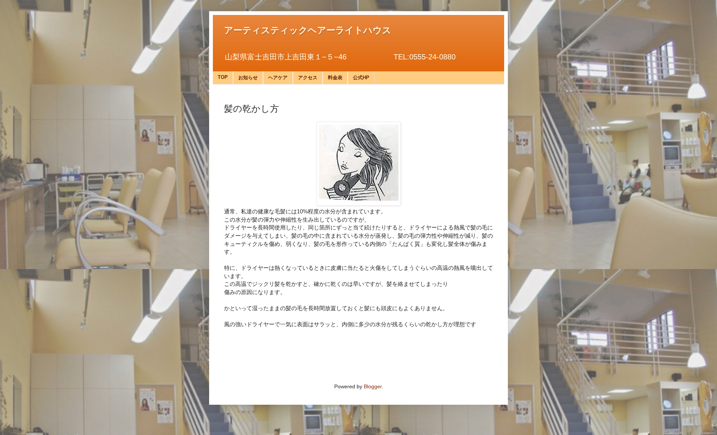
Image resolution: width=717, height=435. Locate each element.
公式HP (361, 77)
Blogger (373, 386)
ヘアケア (278, 77)
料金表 (335, 77)
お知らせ (248, 77)
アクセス (307, 77)
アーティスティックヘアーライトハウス (307, 29)
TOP (223, 77)
